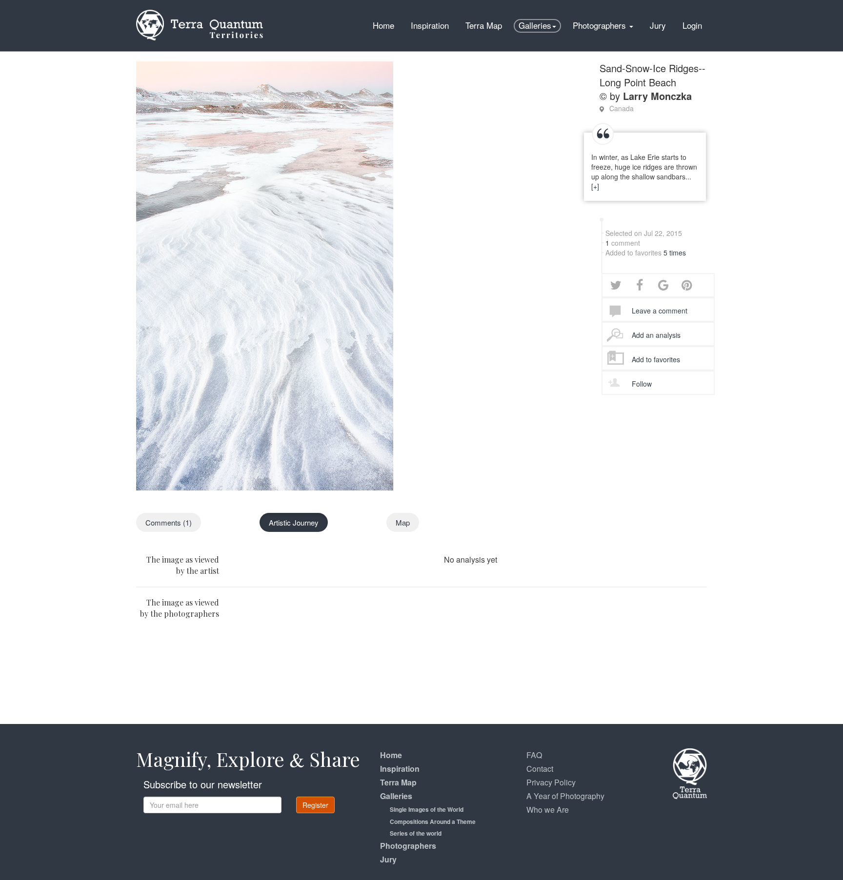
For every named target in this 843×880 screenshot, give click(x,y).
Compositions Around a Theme (433, 821)
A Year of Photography (565, 796)
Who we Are (547, 809)
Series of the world (416, 833)
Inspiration (430, 25)
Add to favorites (656, 359)
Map (403, 522)
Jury (658, 25)
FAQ (534, 755)
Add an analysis (656, 335)
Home (383, 25)
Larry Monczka (657, 96)
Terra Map (483, 25)
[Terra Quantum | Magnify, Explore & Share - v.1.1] (199, 12)
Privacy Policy (551, 782)
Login (692, 25)
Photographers (600, 25)
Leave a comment (659, 310)
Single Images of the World (426, 809)
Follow (642, 384)
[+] (595, 186)
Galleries (535, 25)
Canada (621, 108)
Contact (539, 768)
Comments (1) (168, 522)
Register (315, 805)
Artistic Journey (294, 522)
